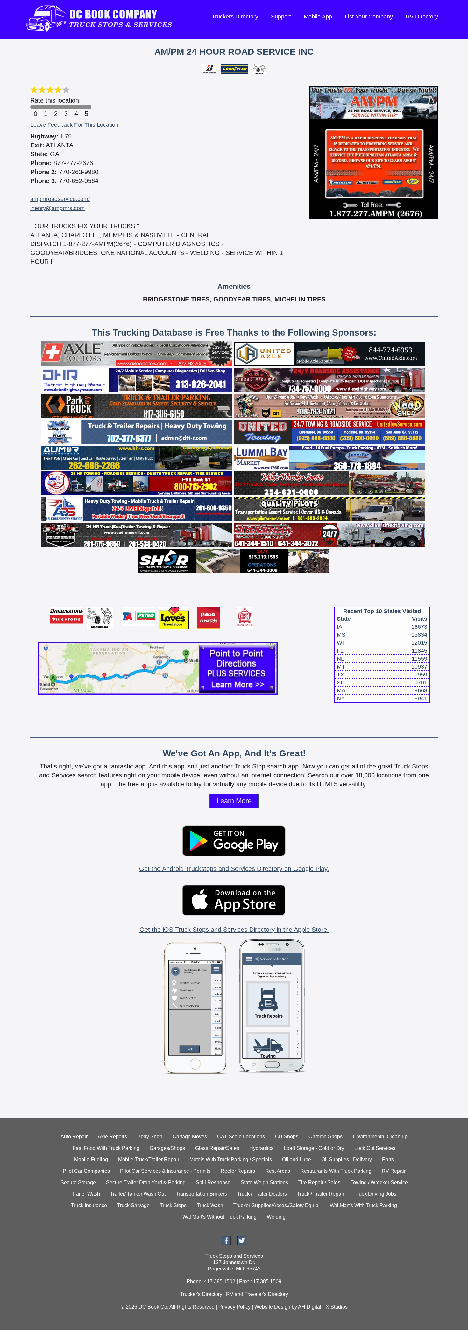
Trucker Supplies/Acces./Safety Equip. (276, 1205)
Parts (388, 1159)
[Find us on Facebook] (226, 1243)
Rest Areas (277, 1171)
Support (281, 16)
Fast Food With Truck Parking (106, 1148)
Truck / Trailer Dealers (262, 1194)
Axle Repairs (112, 1136)
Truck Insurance (89, 1205)
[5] (86, 107)
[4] (76, 107)
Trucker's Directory (201, 1294)
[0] (35, 107)
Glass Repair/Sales (217, 1148)
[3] (66, 107)
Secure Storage (78, 1182)
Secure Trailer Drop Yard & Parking (146, 1182)
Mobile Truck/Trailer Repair (148, 1159)
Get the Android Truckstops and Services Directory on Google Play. (234, 868)
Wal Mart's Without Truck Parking (219, 1217)
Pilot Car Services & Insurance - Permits (165, 1171)
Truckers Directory (235, 16)
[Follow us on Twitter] (241, 1243)
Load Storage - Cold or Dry (314, 1148)
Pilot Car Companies (86, 1171)
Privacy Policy (234, 1307)
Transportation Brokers (201, 1194)
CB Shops (286, 1136)
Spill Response (213, 1182)
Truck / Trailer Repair (320, 1194)
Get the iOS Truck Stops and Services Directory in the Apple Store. (234, 929)
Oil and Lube (296, 1159)
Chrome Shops (325, 1136)
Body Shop (149, 1136)
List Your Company (369, 16)
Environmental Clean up (380, 1136)
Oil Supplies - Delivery (346, 1159)
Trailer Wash (86, 1194)
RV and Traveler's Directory (257, 1294)
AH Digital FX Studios (323, 1307)
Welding (276, 1217)
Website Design (272, 1307)
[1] (45, 107)
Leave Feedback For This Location (74, 125)
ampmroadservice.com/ (60, 199)
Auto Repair (74, 1136)
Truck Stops (173, 1205)
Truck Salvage (133, 1205)
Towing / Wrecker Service (379, 1182)
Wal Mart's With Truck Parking (363, 1205)
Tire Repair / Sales (319, 1182)
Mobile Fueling (91, 1159)
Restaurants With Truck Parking (336, 1171)
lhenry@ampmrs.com (57, 208)
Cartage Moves (190, 1136)
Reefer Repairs (238, 1171)
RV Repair (394, 1171)
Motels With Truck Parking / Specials (230, 1159)
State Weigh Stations (264, 1182)
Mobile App (318, 16)
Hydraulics (261, 1148)
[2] (56, 107)
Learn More (234, 801)
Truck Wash (210, 1205)
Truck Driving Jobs (375, 1194)
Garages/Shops (167, 1148)
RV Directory (422, 16)
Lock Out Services (374, 1148)
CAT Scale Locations (241, 1136)
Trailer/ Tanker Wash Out (138, 1194)
